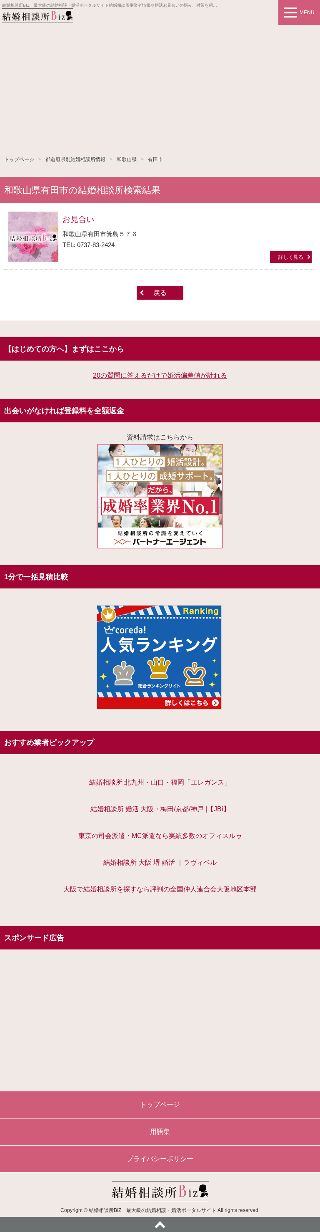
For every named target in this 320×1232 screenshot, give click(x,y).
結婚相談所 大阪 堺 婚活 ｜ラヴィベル (160, 862)
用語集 (160, 1131)
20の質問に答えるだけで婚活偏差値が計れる (160, 375)
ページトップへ (160, 1224)
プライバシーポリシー (160, 1158)
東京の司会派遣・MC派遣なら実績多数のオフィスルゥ (160, 835)
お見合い (78, 219)
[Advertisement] (160, 87)
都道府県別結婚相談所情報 (75, 159)
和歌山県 (127, 159)
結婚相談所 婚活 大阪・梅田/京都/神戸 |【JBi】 (160, 809)
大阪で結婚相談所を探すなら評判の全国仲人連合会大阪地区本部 (160, 889)
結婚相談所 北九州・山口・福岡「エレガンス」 (160, 782)
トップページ (19, 159)
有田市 (155, 159)
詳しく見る (290, 257)
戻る (160, 292)
